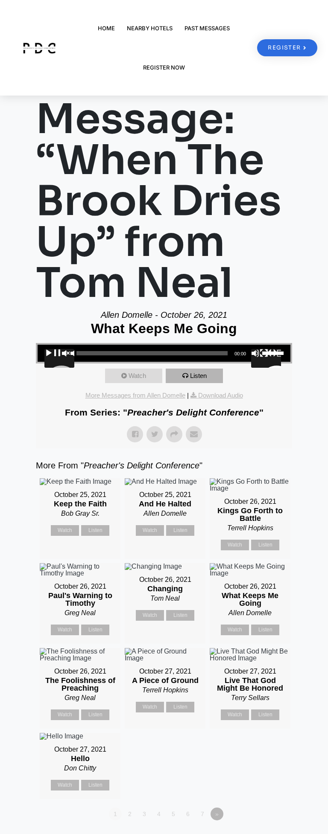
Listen (198, 375)
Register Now (164, 67)
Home (106, 28)
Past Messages (207, 28)
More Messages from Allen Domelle (135, 395)
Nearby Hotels (150, 28)
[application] (164, 353)
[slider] (274, 352)
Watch (137, 375)
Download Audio (220, 395)
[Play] (59, 358)
